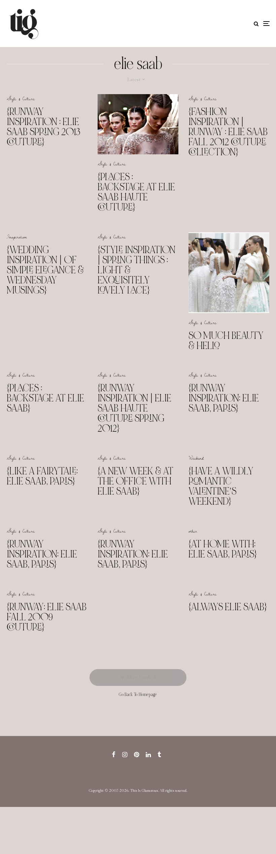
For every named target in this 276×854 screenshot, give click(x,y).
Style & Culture (21, 98)
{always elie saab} (227, 607)
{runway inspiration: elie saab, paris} (223, 398)
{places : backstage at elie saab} (45, 398)
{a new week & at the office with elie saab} (135, 481)
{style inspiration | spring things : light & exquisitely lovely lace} (136, 270)
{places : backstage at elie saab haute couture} (136, 192)
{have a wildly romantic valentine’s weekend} (220, 486)
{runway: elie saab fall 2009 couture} (47, 617)
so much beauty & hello (226, 341)
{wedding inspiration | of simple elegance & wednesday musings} (45, 270)
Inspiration (17, 237)
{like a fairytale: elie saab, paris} (42, 476)
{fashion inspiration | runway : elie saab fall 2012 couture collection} (228, 132)
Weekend (196, 458)
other (192, 531)
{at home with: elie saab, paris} (222, 549)
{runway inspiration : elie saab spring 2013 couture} (43, 127)
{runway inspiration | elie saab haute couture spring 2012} (134, 408)
